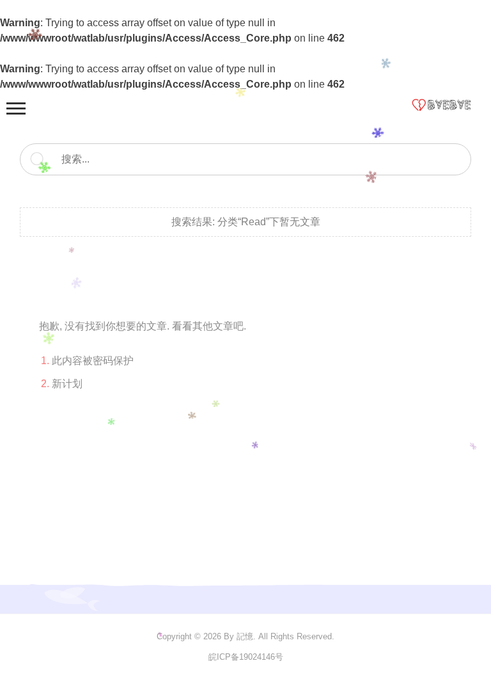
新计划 (67, 383)
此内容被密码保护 (93, 360)
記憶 (245, 636)
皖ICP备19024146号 (245, 657)
